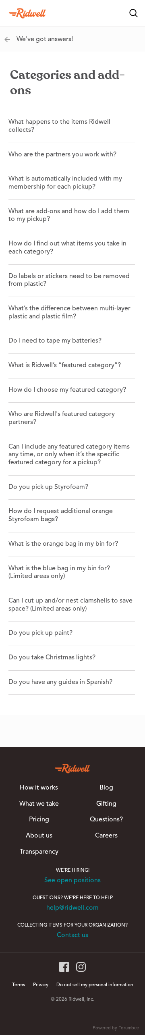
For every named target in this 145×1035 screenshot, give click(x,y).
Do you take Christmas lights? (51, 658)
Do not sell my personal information (94, 985)
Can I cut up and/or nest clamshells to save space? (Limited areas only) (70, 605)
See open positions (72, 880)
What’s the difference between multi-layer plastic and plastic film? (69, 313)
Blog (106, 788)
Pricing (39, 820)
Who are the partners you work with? (62, 155)
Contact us (72, 935)
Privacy (40, 985)
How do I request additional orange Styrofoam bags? (60, 515)
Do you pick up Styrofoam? (48, 487)
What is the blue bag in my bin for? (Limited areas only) (59, 572)
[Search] (133, 13)
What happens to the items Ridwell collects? (59, 126)
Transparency (39, 852)
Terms (18, 985)
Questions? (106, 820)
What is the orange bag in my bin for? (63, 544)
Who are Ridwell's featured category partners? (61, 418)
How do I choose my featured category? (67, 390)
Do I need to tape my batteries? (55, 341)
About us (39, 836)
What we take (39, 804)
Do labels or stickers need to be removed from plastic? (69, 280)
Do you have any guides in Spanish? (60, 682)
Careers (106, 836)
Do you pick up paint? (40, 633)
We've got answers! (45, 39)
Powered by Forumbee (116, 1028)
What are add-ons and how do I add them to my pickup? (68, 215)
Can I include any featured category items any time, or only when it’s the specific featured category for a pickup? (69, 455)
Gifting (106, 804)
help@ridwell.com (72, 908)
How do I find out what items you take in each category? (67, 248)
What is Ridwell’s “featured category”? (64, 365)
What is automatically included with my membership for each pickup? (65, 183)
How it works (39, 788)
